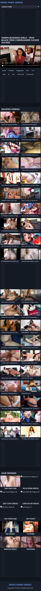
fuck (27, 70)
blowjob (11, 70)
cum (13, 74)
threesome (30, 74)
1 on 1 (33, 70)
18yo (3, 74)
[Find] (38, 6)
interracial (20, 74)
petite (4, 70)
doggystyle (20, 70)
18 (8, 74)
